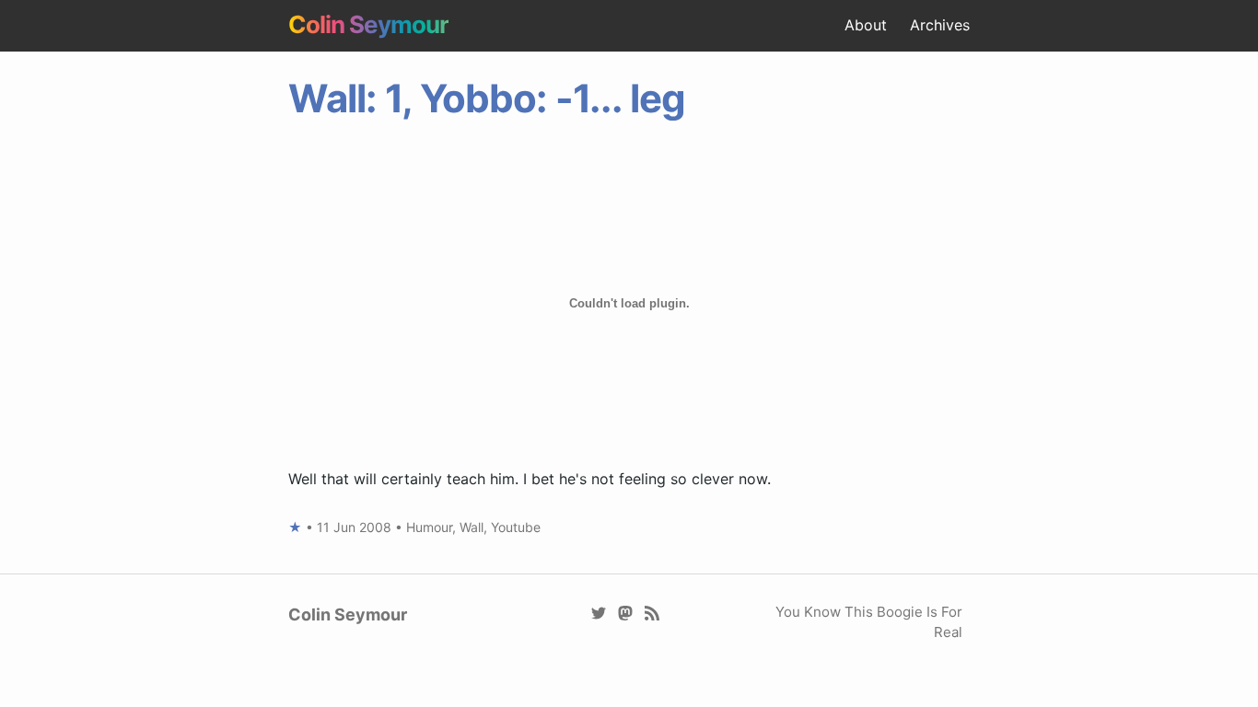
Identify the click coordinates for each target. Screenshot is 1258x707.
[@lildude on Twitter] (599, 611)
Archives (940, 25)
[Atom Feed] (652, 611)
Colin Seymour (368, 24)
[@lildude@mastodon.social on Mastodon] (625, 611)
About (865, 25)
